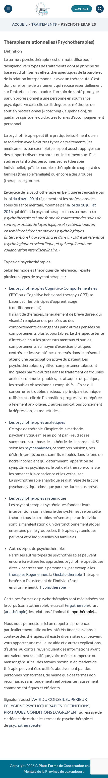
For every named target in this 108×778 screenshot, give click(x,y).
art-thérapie (15, 611)
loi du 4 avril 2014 (23, 198)
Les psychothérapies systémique (37, 498)
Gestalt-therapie (67, 574)
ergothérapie (77, 605)
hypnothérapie (53, 587)
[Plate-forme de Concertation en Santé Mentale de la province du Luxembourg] (41, 9)
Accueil (20, 24)
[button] (8, 9)
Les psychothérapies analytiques (37, 422)
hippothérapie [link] (80, 611)
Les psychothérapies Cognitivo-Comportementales (53, 288)
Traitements (44, 24)
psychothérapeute (24, 725)
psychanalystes (38, 447)
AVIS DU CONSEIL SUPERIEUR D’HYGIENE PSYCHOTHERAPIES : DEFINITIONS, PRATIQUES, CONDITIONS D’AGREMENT (47, 705)
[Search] (100, 9)
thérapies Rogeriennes (28, 574)
